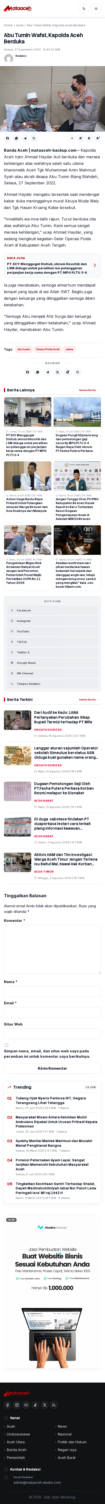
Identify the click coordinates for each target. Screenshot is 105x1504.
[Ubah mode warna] (84, 8)
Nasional (65, 1434)
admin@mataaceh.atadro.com (37, 1482)
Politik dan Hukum (72, 1442)
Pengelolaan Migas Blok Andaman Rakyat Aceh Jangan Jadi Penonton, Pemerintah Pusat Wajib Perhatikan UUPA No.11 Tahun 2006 (24, 573)
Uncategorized (48, 729)
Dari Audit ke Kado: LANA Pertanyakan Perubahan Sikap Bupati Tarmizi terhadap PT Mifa (63, 717)
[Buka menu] (96, 8)
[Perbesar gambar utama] (52, 99)
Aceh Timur (44, 871)
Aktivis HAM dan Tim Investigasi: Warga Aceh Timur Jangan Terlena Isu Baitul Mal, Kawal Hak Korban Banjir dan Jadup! (65, 861)
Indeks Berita (87, 699)
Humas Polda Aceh (48, 349)
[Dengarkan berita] (71, 138)
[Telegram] (25, 138)
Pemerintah (16, 1457)
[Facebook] (7, 138)
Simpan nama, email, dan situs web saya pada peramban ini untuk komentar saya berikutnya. (47, 1054)
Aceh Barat (43, 800)
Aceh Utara (16, 1442)
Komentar (14, 920)
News (62, 1426)
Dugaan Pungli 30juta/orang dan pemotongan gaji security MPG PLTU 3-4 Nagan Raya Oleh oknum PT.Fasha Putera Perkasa (77, 443)
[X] (58, 372)
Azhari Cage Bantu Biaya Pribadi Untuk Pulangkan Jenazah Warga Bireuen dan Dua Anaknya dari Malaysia (27, 505)
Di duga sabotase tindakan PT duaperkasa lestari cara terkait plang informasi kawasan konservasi (62, 826)
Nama (11, 981)
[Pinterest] (68, 372)
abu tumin (24, 349)
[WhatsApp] (16, 138)
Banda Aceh (16, 1450)
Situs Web (13, 1024)
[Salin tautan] (34, 138)
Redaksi (20, 56)
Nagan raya (67, 1450)
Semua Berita (87, 390)
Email (10, 1003)
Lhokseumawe (18, 1434)
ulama (69, 349)
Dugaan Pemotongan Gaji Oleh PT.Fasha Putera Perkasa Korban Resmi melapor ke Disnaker (64, 788)
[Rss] (54, 1405)
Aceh (19, 25)
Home (8, 25)
